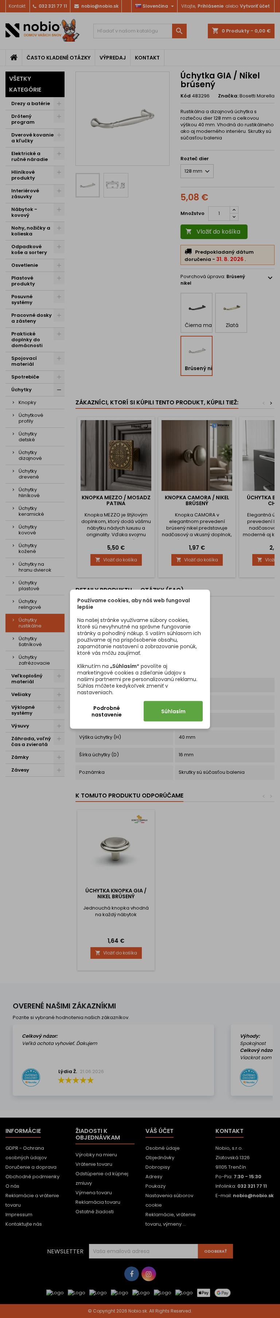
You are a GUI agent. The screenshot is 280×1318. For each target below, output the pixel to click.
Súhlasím (173, 711)
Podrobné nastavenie (107, 711)
